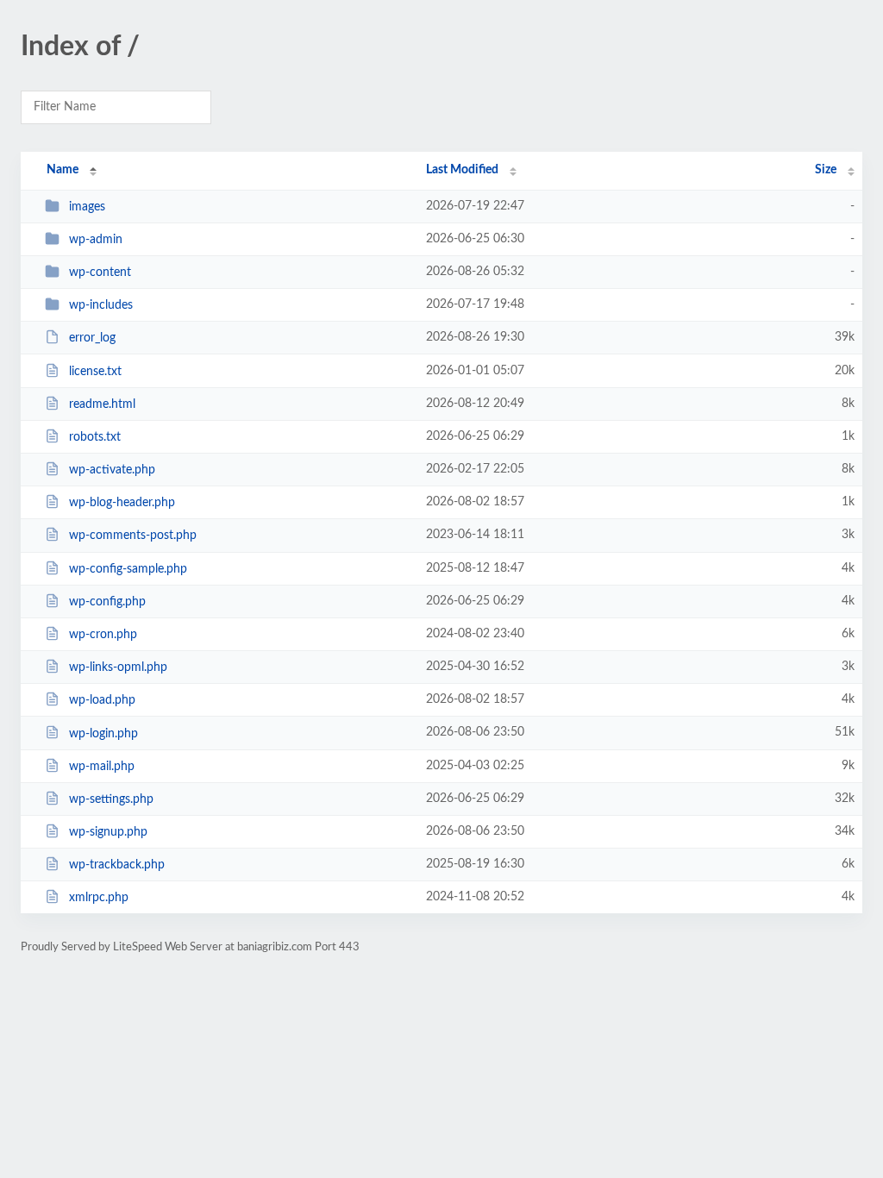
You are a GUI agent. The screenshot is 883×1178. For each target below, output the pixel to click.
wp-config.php (107, 602)
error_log (92, 338)
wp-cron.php (103, 635)
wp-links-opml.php (118, 667)
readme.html (102, 404)
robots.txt (95, 437)
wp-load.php (102, 700)
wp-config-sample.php (128, 569)
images (87, 207)
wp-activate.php (112, 470)
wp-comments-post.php (133, 535)
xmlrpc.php (98, 898)
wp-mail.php (102, 767)
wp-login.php (103, 733)
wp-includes (101, 305)
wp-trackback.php (117, 865)
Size (825, 170)
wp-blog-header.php (122, 503)
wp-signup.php (108, 832)
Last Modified (462, 170)
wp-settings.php (111, 799)
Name (62, 170)
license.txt (95, 372)
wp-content (100, 272)
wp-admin (95, 240)
